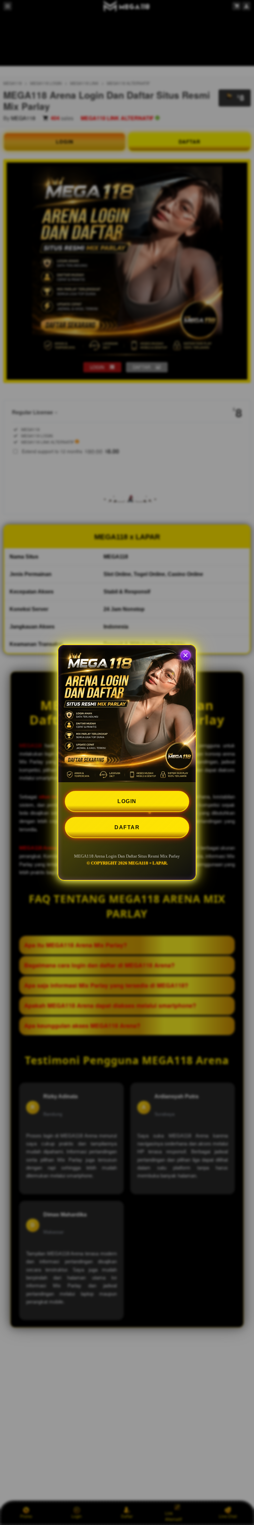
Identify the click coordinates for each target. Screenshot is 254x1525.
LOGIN (127, 801)
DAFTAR (127, 827)
